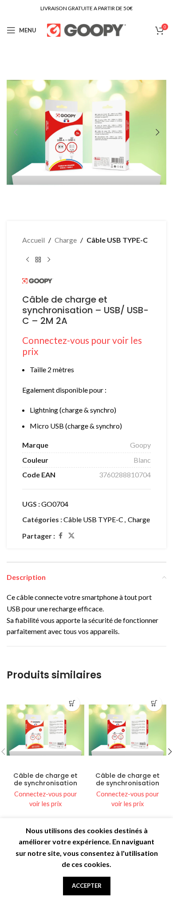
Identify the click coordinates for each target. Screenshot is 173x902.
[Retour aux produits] (38, 260)
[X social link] (71, 536)
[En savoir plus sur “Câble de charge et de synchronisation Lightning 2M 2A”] (154, 703)
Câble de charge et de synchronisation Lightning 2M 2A (127, 783)
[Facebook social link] (60, 536)
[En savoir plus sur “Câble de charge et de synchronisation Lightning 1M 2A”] (72, 703)
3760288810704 (125, 474)
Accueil (33, 240)
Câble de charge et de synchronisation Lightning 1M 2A (45, 783)
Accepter (87, 885)
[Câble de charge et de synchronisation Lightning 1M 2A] (45, 730)
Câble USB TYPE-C (117, 240)
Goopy (140, 445)
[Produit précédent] (27, 260)
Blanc (142, 460)
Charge (66, 240)
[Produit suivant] (48, 260)
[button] (15, 132)
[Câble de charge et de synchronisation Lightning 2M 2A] (127, 730)
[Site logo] (86, 29)
